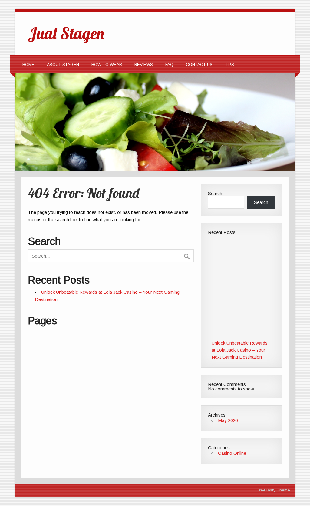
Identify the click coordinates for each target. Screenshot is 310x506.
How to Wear (106, 64)
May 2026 (228, 420)
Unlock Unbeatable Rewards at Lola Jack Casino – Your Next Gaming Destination (240, 349)
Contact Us (199, 64)
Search (215, 193)
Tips (229, 64)
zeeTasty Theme (274, 490)
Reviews (143, 64)
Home (28, 64)
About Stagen (63, 64)
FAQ (169, 64)
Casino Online (232, 453)
